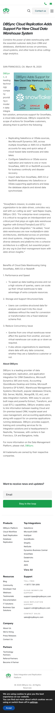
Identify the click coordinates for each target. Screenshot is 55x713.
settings (34, 702)
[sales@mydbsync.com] (51, 4)
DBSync (29, 445)
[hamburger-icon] (51, 11)
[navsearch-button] (28, 11)
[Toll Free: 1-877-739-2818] (45, 4)
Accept (9, 708)
